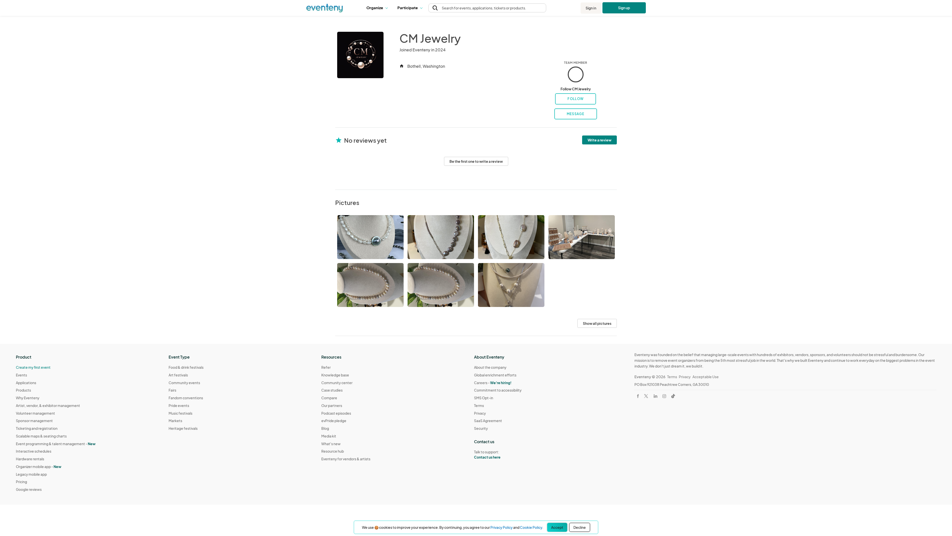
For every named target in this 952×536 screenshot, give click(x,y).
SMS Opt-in (483, 398)
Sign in (591, 8)
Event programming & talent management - (55, 443)
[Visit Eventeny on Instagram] (664, 396)
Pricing (21, 481)
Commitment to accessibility (498, 390)
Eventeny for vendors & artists (345, 459)
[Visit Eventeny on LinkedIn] (655, 396)
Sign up (624, 7)
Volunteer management (35, 413)
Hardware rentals (30, 459)
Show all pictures (597, 323)
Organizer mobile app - (38, 466)
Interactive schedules (33, 451)
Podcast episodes (336, 413)
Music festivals (180, 413)
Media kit (328, 436)
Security (481, 428)
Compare (329, 398)
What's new (331, 443)
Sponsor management (34, 420)
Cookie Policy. (531, 527)
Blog (325, 428)
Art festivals (178, 375)
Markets (175, 420)
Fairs (172, 390)
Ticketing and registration (37, 428)
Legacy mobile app (31, 474)
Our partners (331, 405)
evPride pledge (333, 420)
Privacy (480, 413)
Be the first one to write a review (476, 161)
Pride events (179, 405)
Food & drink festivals (186, 367)
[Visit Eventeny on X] (646, 396)
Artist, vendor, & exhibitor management (48, 405)
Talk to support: (487, 454)
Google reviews (29, 489)
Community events (184, 382)
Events (21, 375)
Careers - (492, 382)
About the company (490, 367)
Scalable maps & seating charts (41, 436)
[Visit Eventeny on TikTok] (673, 396)
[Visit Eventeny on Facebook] (637, 396)
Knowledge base (335, 375)
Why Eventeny (27, 398)
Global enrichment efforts (495, 375)
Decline (579, 527)
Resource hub (332, 451)
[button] (378, 8)
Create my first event (33, 367)
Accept (557, 527)
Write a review (599, 140)
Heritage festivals (183, 428)
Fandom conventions (186, 398)
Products (23, 390)
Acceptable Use (705, 376)
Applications (26, 382)
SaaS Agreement (488, 420)
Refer (326, 367)
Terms (479, 405)
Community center (337, 382)
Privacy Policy (501, 527)
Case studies (332, 390)
